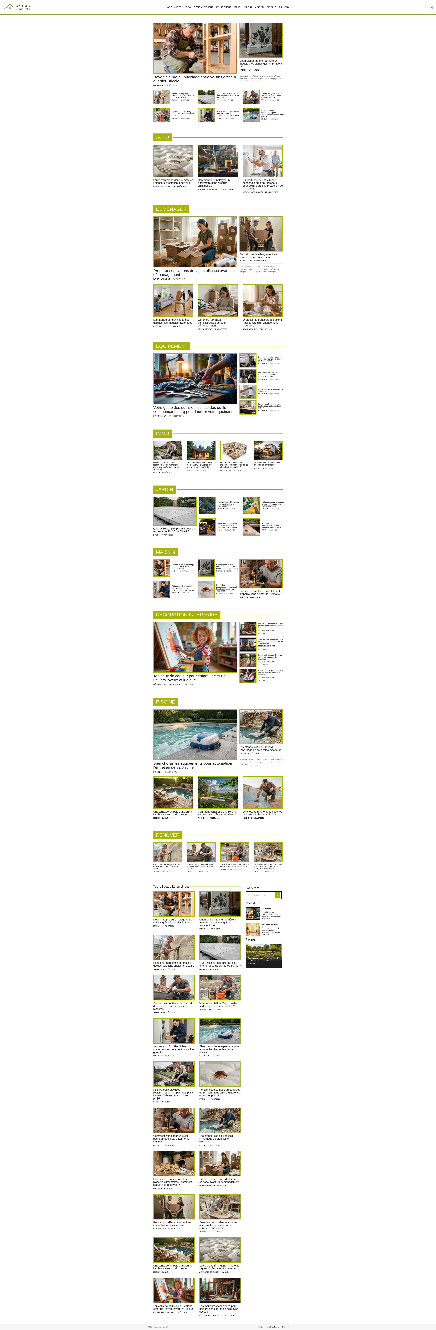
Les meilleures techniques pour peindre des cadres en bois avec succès (271, 626)
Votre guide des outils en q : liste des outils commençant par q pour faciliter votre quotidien (193, 409)
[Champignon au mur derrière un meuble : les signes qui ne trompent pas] (261, 40)
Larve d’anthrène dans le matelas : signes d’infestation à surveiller (173, 181)
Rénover (168, 835)
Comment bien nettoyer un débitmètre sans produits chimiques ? (214, 182)
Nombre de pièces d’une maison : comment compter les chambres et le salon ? (234, 465)
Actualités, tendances (163, 186)
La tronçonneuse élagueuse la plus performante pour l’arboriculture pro (273, 504)
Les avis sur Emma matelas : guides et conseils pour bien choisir (269, 406)
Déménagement (161, 279)
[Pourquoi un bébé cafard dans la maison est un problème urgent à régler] (251, 526)
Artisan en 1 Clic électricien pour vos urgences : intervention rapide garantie (228, 113)
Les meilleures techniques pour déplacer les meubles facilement (172, 321)
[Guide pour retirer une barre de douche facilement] (248, 392)
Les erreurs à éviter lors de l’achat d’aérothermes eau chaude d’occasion (269, 375)
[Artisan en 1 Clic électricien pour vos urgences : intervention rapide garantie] (206, 115)
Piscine (264, 119)
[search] (426, 7)
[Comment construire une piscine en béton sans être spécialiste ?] (218, 792)
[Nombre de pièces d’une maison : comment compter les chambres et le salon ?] (234, 450)
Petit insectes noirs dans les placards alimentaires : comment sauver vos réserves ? (172, 1182)
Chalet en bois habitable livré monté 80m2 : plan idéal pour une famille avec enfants (200, 465)
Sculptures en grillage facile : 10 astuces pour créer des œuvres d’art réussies (271, 641)
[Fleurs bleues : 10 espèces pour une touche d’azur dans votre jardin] (207, 505)
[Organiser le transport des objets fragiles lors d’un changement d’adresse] (262, 301)
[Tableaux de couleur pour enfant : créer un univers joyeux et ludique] (195, 647)
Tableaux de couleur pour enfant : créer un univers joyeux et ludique (189, 678)
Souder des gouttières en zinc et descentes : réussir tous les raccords (271, 95)
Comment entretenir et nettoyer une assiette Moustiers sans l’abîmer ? (270, 673)
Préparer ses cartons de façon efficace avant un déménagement (194, 272)
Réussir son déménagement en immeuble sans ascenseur (258, 256)
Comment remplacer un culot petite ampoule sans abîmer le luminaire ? (260, 592)
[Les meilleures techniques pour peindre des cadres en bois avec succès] (248, 629)
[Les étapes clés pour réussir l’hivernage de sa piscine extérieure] (261, 726)
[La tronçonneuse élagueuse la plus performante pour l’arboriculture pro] (251, 505)
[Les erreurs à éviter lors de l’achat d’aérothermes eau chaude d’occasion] (248, 376)
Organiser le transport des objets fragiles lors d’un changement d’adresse (262, 322)
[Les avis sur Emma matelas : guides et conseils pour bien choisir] (248, 407)
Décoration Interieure (187, 614)
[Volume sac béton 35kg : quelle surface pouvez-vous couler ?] (162, 115)
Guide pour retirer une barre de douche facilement (270, 390)
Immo (162, 433)
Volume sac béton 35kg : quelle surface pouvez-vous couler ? (183, 113)
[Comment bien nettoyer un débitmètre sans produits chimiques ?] (218, 161)
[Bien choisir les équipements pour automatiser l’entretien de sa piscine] (251, 115)
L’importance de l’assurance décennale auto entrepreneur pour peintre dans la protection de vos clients (263, 184)
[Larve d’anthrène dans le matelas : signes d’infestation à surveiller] (173, 161)
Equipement (159, 416)
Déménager (171, 209)
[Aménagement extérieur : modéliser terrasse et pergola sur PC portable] (207, 526)
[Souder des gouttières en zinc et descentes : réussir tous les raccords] (251, 97)
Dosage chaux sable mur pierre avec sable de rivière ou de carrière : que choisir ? (268, 866)
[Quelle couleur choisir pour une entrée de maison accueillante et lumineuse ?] (253, 929)
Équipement (172, 346)
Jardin (219, 100)
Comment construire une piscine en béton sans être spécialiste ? (217, 813)
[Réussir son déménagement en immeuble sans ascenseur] (261, 234)
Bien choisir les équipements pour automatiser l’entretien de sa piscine (272, 113)
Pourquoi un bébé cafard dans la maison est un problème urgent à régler (272, 525)
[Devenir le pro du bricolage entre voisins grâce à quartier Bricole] (195, 48)
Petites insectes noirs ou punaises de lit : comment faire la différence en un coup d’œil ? (226, 588)
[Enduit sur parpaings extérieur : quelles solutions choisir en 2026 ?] (162, 97)
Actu (162, 137)
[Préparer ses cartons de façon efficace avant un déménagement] (195, 242)
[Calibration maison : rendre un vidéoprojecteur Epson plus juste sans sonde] (248, 360)
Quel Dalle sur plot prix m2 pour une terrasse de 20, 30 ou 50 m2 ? (228, 95)
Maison (157, 85)
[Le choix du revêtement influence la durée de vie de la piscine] (262, 792)
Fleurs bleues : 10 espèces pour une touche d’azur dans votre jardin (228, 504)
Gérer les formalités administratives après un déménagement (212, 322)
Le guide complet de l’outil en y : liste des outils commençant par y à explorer (271, 915)
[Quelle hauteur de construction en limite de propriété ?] (268, 450)
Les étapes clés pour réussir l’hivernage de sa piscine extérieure (260, 748)
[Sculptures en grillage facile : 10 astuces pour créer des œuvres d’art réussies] (248, 644)
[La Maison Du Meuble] (17, 7)
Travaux (175, 100)
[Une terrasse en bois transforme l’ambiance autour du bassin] (173, 792)
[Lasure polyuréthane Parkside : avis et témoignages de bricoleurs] (248, 660)
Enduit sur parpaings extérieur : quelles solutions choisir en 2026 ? (183, 95)
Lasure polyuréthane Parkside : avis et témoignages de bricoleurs (270, 657)
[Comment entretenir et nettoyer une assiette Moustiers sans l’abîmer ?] (248, 676)
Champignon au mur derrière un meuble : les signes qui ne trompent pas (260, 63)
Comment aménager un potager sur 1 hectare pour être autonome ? (263, 959)
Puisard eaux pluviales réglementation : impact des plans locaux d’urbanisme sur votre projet (166, 466)
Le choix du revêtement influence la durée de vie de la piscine (262, 813)
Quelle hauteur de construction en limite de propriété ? (268, 464)
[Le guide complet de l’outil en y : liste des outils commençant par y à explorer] (253, 913)
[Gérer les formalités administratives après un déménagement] (218, 301)
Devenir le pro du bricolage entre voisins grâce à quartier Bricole (194, 79)
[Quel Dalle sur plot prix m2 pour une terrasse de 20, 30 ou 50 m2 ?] (206, 97)
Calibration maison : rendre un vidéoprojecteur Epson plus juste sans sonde (270, 359)
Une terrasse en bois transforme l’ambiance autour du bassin (172, 813)
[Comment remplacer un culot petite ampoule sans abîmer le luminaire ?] (261, 573)
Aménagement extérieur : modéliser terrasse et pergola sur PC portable (228, 525)
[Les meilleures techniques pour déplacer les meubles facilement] (173, 301)
